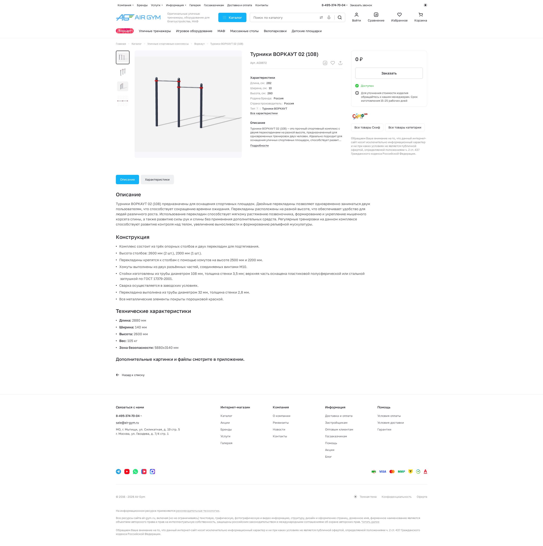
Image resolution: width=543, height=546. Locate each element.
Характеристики (157, 179)
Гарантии (384, 429)
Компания (281, 407)
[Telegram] (118, 471)
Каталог (226, 416)
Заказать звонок (361, 5)
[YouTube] (126, 471)
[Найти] (339, 17)
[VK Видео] (143, 471)
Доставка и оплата (339, 416)
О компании (281, 416)
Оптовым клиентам (339, 429)
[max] (152, 471)
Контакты (280, 436)
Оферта (422, 496)
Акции (225, 422)
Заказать (389, 73)
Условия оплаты (389, 416)
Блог (328, 456)
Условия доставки (390, 422)
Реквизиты (281, 422)
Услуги (225, 436)
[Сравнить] (325, 63)
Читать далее (370, 521)
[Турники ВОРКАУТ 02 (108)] (188, 104)
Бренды (226, 429)
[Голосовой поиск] (329, 17)
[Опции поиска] (320, 17)
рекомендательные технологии (197, 510)
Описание (127, 179)
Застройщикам (336, 422)
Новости (279, 429)
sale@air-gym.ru (127, 422)
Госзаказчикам (336, 436)
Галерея (226, 443)
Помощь (331, 443)
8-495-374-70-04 (333, 5)
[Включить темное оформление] (425, 5)
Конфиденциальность (397, 496)
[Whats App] (135, 471)
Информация (335, 407)
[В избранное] (333, 63)
